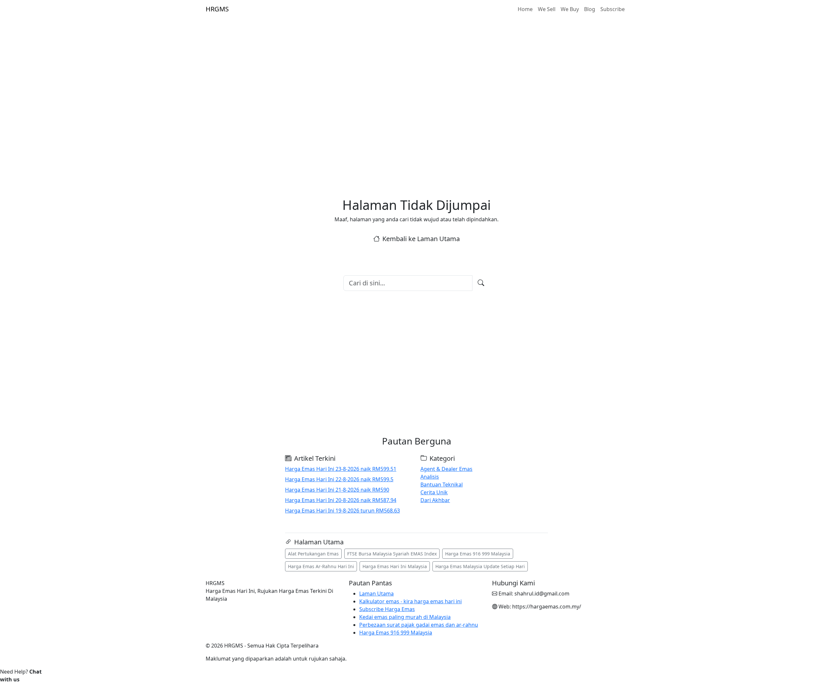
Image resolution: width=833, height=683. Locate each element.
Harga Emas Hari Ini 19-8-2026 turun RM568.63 (342, 510)
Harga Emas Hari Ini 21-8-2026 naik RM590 (337, 489)
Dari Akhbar (435, 500)
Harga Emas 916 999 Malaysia (477, 554)
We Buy (570, 9)
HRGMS (217, 9)
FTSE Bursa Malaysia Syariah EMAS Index (392, 554)
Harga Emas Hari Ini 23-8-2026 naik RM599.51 (340, 468)
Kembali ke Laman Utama (421, 238)
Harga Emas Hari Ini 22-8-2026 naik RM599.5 (339, 479)
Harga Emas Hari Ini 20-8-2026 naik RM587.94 (340, 500)
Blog (589, 9)
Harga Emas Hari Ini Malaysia (394, 566)
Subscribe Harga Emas (387, 609)
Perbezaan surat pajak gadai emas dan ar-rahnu (418, 624)
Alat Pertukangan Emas (313, 554)
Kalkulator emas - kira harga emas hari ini (410, 601)
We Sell (546, 9)
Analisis (429, 476)
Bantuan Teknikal (441, 484)
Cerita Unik (434, 492)
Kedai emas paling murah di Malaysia (405, 617)
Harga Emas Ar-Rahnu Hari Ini (321, 566)
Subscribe (612, 9)
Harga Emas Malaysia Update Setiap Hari (480, 566)
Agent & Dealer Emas (446, 468)
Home (525, 9)
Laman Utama (376, 593)
